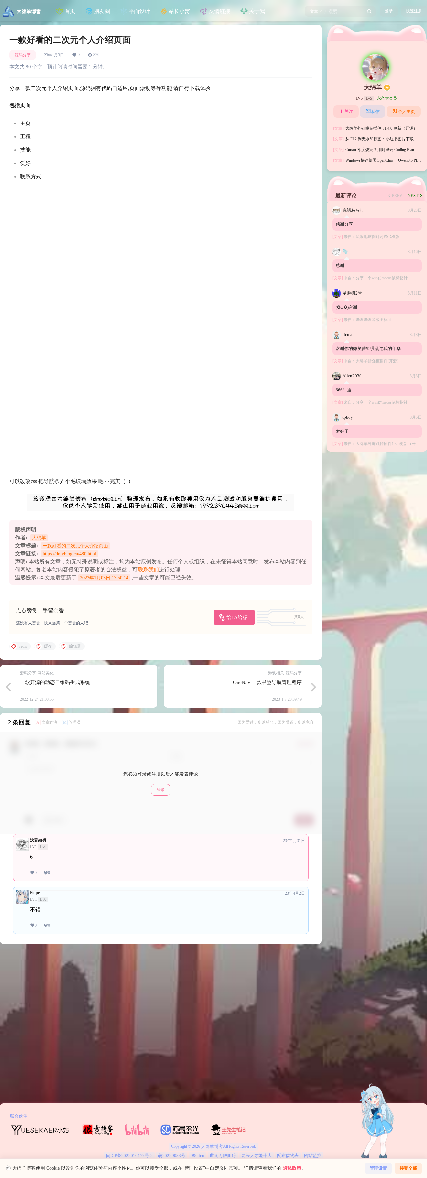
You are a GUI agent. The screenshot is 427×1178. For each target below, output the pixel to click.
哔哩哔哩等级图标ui (373, 319)
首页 (70, 11)
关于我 (257, 11)
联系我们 (148, 569)
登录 (389, 11)
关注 (348, 111)
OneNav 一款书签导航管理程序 (267, 682)
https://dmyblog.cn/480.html (69, 553)
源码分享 (23, 55)
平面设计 (139, 11)
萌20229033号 (171, 1155)
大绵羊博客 (211, 1146)
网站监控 (312, 1155)
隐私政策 (292, 1168)
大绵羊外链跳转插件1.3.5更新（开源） (390, 443)
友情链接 (219, 11)
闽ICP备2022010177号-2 (129, 1155)
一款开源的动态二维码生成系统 (55, 682)
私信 (375, 111)
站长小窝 (179, 11)
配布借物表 (288, 1155)
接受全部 (408, 1168)
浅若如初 (38, 840)
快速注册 (414, 11)
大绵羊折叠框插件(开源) (377, 361)
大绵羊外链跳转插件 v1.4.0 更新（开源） (375, 128)
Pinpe (35, 893)
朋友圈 (102, 11)
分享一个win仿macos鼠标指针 (382, 278)
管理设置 (378, 1168)
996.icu (197, 1155)
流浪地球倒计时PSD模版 (377, 236)
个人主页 (406, 111)
